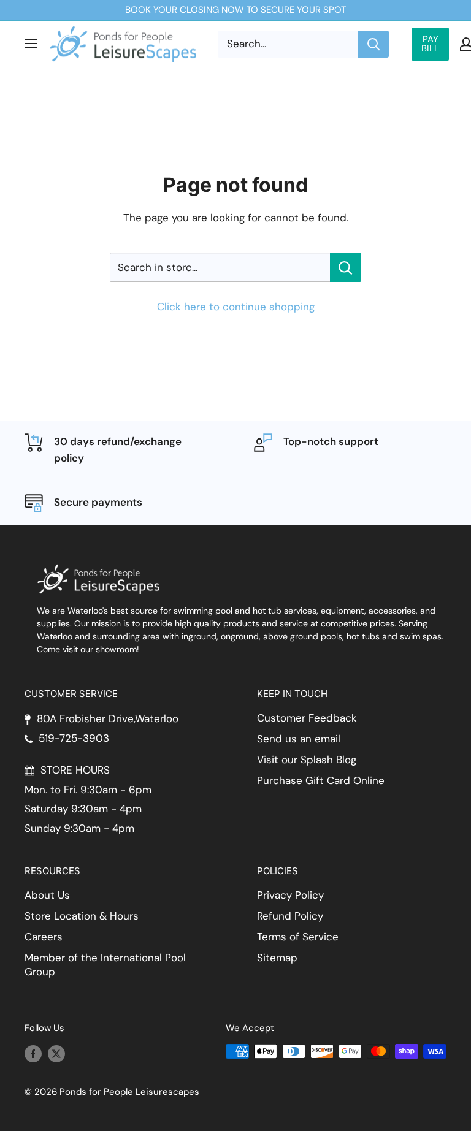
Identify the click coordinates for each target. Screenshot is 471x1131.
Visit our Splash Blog (306, 759)
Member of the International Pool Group (105, 965)
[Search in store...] (345, 267)
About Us (47, 895)
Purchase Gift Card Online (321, 780)
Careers (44, 936)
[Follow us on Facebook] (33, 1053)
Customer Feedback (307, 718)
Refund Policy (290, 916)
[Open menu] (31, 43)
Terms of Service (298, 936)
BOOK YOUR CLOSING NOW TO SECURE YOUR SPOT (235, 10)
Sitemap (277, 957)
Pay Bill (430, 44)
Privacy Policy (290, 895)
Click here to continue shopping (236, 306)
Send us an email (298, 738)
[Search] (373, 44)
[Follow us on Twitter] (56, 1053)
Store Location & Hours (82, 916)
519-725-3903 (74, 738)
